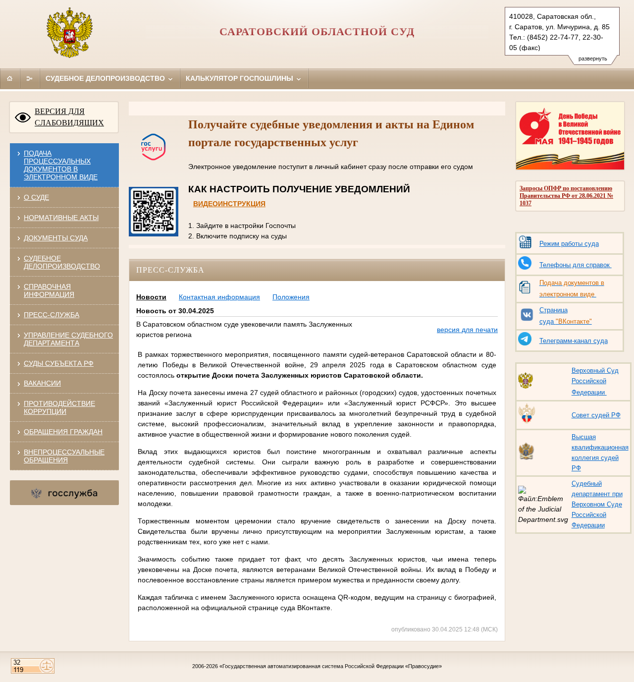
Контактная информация (219, 297)
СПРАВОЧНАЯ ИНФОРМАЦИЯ (49, 290)
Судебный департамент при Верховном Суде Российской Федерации (597, 504)
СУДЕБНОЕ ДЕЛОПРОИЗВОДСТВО (62, 262)
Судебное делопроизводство (106, 78)
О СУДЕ (36, 197)
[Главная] (10, 78)
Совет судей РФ (596, 415)
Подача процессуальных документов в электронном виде (61, 165)
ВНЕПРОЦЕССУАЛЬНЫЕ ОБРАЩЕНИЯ (64, 456)
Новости (151, 297)
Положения (291, 297)
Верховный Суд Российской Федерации (595, 381)
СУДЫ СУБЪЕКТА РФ (59, 363)
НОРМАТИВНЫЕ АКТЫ (61, 218)
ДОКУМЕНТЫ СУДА (56, 238)
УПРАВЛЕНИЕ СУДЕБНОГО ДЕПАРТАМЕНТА (68, 339)
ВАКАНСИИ (42, 383)
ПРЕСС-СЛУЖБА (51, 315)
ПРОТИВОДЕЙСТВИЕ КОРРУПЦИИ (59, 407)
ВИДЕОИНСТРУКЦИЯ (229, 204)
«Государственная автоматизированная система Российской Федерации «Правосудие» (330, 666)
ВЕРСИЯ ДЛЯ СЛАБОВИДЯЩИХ (69, 117)
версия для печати (467, 330)
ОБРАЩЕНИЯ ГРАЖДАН (63, 432)
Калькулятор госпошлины (240, 78)
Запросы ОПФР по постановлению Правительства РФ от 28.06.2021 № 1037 (566, 196)
